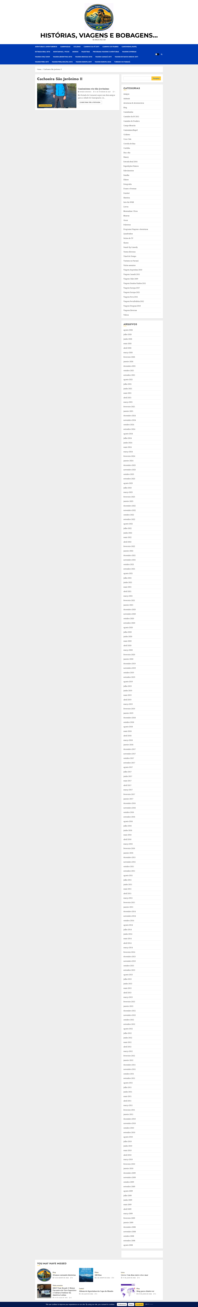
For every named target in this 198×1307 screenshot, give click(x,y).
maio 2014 (127, 938)
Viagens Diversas (129, 52)
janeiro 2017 (128, 799)
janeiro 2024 (128, 461)
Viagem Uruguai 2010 (83, 57)
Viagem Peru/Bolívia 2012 (62, 62)
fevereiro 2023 (129, 497)
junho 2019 (127, 690)
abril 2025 (127, 397)
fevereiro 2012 (129, 1056)
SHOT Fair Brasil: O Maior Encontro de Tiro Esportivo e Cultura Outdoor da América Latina (64, 1291)
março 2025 (128, 402)
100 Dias (98, 1275)
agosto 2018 (128, 727)
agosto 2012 (128, 1029)
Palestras (85, 52)
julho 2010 (127, 1141)
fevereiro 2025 (129, 406)
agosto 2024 (128, 434)
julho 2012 (127, 1033)
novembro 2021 (129, 560)
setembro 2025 (129, 375)
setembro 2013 (129, 970)
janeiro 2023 (128, 501)
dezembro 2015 (129, 857)
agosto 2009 (128, 1191)
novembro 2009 (129, 1177)
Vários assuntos (129, 265)
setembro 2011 (129, 1078)
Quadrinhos (128, 234)
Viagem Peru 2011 (42, 62)
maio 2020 (127, 641)
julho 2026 (127, 334)
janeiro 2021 (128, 605)
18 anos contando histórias (64, 1275)
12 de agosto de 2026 (61, 1278)
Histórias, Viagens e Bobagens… (99, 35)
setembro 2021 (129, 569)
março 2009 (128, 1213)
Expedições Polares (131, 166)
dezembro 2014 (129, 911)
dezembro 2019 (129, 663)
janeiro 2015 (128, 907)
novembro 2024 (129, 420)
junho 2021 (127, 582)
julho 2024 (127, 438)
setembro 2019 (129, 677)
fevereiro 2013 (129, 1001)
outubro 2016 (128, 812)
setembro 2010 (129, 1132)
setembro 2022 (129, 519)
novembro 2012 (129, 1015)
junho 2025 (127, 388)
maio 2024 (127, 447)
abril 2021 (127, 591)
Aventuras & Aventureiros (46, 47)
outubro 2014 (128, 920)
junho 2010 (127, 1146)
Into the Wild (128, 202)
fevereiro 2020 (129, 654)
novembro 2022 (129, 510)
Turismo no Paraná (122, 62)
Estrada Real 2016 (42, 52)
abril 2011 (127, 1101)
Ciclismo (77, 47)
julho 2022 (127, 528)
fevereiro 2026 (129, 357)
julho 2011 (127, 1087)
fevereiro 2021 (129, 600)
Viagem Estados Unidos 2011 (126, 57)
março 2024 (128, 452)
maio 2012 (127, 1042)
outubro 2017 (128, 758)
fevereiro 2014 (129, 952)
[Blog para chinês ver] (128, 1291)
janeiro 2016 (128, 853)
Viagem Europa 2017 (84, 62)
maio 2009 (127, 1204)
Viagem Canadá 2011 (103, 57)
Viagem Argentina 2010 (62, 57)
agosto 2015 (128, 875)
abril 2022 (127, 542)
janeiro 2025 (128, 411)
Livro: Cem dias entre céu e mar (134, 1275)
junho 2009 (127, 1200)
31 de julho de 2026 (129, 1278)
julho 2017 (127, 772)
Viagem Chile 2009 (42, 57)
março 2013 (128, 997)
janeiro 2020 (128, 659)
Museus (75, 52)
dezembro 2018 (129, 718)
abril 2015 (127, 893)
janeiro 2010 (128, 1168)
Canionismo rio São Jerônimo (93, 88)
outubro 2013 (128, 966)
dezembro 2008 (129, 1227)
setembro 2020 (129, 623)
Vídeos (126, 315)
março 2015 (128, 898)
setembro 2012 (129, 1024)
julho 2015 (127, 880)
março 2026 (128, 352)
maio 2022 (127, 537)
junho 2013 (127, 983)
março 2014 (128, 947)
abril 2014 (127, 943)
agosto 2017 (128, 767)
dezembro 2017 (129, 749)
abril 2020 (127, 645)
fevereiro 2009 (129, 1218)
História (126, 198)
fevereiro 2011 (129, 1110)
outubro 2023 (128, 474)
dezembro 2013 (129, 956)
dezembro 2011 (129, 1065)
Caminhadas (65, 47)
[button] (161, 54)
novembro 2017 (129, 754)
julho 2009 (127, 1195)
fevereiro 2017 (129, 794)
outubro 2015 (128, 866)
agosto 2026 (128, 330)
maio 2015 (127, 889)
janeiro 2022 (128, 551)
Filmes (126, 179)
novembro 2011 (129, 1069)
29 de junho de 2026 (145, 1294)
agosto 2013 (128, 975)
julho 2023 (127, 488)
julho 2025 (127, 384)
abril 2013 (127, 992)
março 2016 (128, 844)
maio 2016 (127, 835)
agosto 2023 (128, 483)
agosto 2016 (128, 821)
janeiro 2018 (128, 745)
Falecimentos (128, 170)
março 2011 (128, 1105)
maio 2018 (127, 731)
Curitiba (126, 148)
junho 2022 (127, 533)
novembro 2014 (129, 916)
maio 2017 (127, 781)
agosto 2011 (128, 1083)
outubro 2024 (128, 424)
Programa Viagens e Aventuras (106, 52)
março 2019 (128, 704)
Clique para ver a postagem (90, 102)
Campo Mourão (129, 125)
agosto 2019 (128, 681)
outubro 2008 (128, 1236)
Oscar (125, 220)
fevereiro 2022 (129, 546)
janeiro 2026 (128, 361)
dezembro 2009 (129, 1173)
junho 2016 (127, 830)
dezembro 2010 (129, 1119)
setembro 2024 (129, 429)
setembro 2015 (129, 871)
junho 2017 (127, 776)
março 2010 (128, 1159)
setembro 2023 (129, 479)
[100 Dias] (86, 1275)
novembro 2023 (129, 470)
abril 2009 (127, 1209)
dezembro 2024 (129, 415)
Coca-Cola (127, 139)
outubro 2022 (128, 515)
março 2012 (128, 1051)
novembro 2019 (129, 668)
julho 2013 (127, 979)
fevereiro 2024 (129, 456)
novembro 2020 (129, 614)
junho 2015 (127, 884)
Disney (126, 157)
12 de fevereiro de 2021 (103, 92)
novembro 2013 (129, 961)
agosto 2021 (128, 573)
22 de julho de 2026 (61, 1298)
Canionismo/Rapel (129, 47)
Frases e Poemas (129, 188)
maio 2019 (127, 695)
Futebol (126, 193)
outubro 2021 (128, 564)
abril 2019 (127, 700)
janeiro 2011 (128, 1114)
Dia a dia (126, 152)
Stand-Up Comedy (130, 247)
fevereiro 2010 (129, 1164)
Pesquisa (156, 78)
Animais (126, 98)
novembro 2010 (129, 1123)
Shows (125, 243)
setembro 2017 (129, 763)
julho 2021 (127, 578)
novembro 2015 (129, 862)
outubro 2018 (128, 722)
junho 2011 (127, 1092)
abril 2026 (127, 348)
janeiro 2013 (128, 1006)
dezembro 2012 (129, 1011)
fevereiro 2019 (129, 709)
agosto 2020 (128, 627)
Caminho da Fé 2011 (91, 47)
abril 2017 (127, 785)
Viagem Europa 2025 (103, 62)
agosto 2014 (128, 925)
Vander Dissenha (85, 92)
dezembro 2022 (129, 506)
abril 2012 (127, 1047)
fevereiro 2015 (129, 902)
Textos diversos (129, 252)
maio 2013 (127, 988)
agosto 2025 (128, 379)
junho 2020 (127, 636)
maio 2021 (127, 587)
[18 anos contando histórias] (44, 1275)
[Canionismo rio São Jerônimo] (56, 95)
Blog (125, 107)
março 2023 (128, 492)
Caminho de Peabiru (110, 47)
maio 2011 (127, 1096)
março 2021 (128, 596)
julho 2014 (127, 929)
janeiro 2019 (128, 713)
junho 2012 (127, 1038)
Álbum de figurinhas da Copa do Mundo (96, 1291)
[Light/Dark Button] (157, 54)
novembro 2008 (129, 1231)
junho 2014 (127, 934)
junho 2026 (127, 339)
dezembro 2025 (129, 366)
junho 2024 (127, 443)
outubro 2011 (128, 1074)
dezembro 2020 (129, 609)
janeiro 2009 (128, 1222)
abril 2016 (127, 839)
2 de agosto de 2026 (103, 1278)
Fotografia (127, 184)
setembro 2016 (129, 817)
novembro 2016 (129, 808)
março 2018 (128, 740)
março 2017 (128, 790)
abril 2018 (127, 736)
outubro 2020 (128, 618)
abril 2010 (127, 1155)
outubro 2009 (128, 1182)
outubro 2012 (128, 1020)
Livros (125, 207)
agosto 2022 (128, 524)
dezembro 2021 (129, 555)
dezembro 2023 (129, 465)
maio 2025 (127, 393)
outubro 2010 (128, 1128)
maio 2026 (127, 343)
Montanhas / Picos (61, 52)
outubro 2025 (128, 370)
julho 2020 (127, 632)
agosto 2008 (128, 1245)
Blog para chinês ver (145, 1291)
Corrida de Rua (129, 143)
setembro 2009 (129, 1186)
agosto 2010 (128, 1137)
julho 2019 (127, 686)
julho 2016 (127, 826)
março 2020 (128, 650)
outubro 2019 (128, 672)
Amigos (126, 94)
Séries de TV (128, 238)
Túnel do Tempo (129, 256)
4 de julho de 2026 (87, 1294)
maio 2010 (127, 1150)
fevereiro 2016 (129, 848)
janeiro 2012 (128, 1060)
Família (126, 175)
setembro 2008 (129, 1240)
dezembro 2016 (129, 803)
